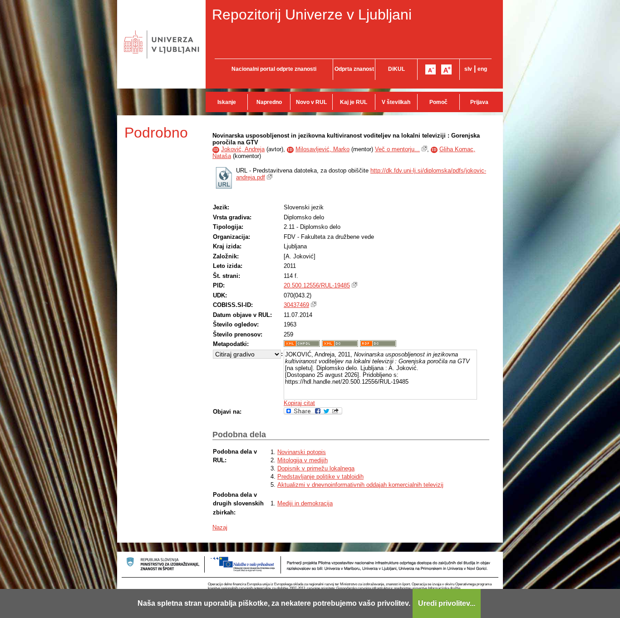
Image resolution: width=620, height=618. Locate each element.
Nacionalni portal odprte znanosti (273, 69)
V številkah (396, 102)
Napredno (269, 102)
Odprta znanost (354, 69)
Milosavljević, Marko (322, 149)
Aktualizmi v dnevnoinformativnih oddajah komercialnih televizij (360, 484)
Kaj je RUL (353, 102)
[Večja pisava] (446, 69)
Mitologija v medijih (302, 460)
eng (482, 69)
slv (468, 69)
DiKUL (396, 69)
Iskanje (226, 102)
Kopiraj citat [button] (299, 403)
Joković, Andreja (243, 149)
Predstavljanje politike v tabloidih (320, 476)
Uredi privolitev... (446, 603)
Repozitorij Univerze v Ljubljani (312, 14)
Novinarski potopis (301, 452)
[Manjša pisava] (430, 69)
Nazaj (219, 527)
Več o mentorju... (397, 149)
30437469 (296, 305)
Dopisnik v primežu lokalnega (315, 468)
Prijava (479, 102)
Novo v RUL (311, 102)
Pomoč (438, 102)
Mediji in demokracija (305, 503)
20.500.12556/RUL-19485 (317, 285)
